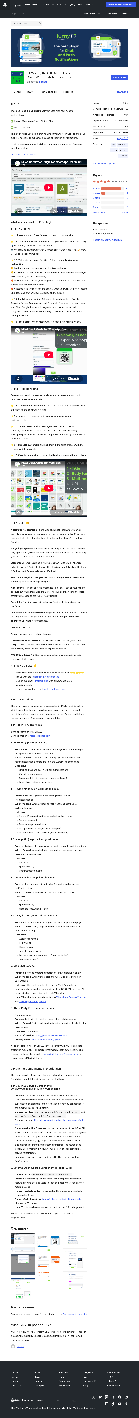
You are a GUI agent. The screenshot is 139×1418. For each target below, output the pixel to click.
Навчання (63, 1372)
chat (113, 145)
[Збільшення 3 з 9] (31, 1258)
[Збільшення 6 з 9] (57, 1257)
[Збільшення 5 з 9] (57, 1237)
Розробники (64, 1381)
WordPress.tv (66, 1385)
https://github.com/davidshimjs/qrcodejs (62, 1199)
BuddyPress (113, 1385)
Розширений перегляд (104, 163)
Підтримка (122, 91)
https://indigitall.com (40, 735)
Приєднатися (89, 1372)
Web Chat (123, 150)
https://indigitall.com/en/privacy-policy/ (60, 1054)
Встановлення (49, 91)
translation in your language (45, 676)
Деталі (17, 91)
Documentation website (75, 1314)
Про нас (14, 1372)
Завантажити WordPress (121, 5)
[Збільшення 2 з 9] (31, 1250)
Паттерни (39, 1385)
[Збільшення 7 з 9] (83, 1237)
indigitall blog (41, 680)
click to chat (122, 145)
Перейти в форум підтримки (107, 240)
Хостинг (14, 1381)
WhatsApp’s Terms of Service (71, 997)
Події (85, 1377)
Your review (99, 212)
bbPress (112, 1381)
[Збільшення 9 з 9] (83, 1275)
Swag (86, 1385)
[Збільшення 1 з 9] (31, 1237)
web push (123, 156)
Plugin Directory (18, 14)
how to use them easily (53, 689)
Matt (110, 1377)
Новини (14, 1377)
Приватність (16, 1385)
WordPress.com (115, 1372)
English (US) (122, 138)
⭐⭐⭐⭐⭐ (77, 672)
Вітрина (38, 1372)
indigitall (43, 81)
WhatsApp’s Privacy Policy (32, 1001)
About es (15, 154)
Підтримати (89, 1381)
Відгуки (31, 91)
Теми (37, 1377)
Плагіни (38, 1381)
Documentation (29, 154)
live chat (114, 150)
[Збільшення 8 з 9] (83, 1254)
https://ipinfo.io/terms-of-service (51, 1035)
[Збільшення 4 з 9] (31, 1281)
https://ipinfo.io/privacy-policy (46, 1039)
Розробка (68, 91)
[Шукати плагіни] (39, 23)
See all (125, 212)
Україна (40, 1401)
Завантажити (119, 77)
